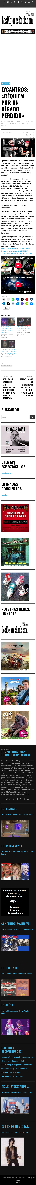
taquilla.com (6, 473)
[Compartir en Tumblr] (24, 135)
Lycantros (4, 365)
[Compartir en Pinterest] (33, 132)
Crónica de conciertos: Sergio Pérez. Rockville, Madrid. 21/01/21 (24, 328)
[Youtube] (29, 2)
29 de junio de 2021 (7, 133)
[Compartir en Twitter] (27, 132)
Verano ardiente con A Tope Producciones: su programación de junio (8, 351)
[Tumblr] (22, 2)
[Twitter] (25, 2)
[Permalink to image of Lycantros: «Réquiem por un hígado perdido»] (18, 147)
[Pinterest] (15, 2)
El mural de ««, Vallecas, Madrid (17, 814)
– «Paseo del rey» (17, 1057)
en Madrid (16, 973)
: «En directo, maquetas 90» (17, 929)
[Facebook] (4, 2)
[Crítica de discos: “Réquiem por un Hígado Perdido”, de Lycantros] (8, 322)
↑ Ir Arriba (18, 1182)
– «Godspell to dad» (13, 1061)
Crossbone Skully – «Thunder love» (14, 1068)
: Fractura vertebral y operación (16, 1132)
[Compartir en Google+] (30, 132)
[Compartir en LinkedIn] (27, 135)
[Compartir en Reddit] (33, 135)
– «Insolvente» (17, 1065)
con (10, 1011)
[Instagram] (8, 2)
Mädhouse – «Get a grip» (10, 1072)
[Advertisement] (18, 60)
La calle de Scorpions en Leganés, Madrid (17, 1092)
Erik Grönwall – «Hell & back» (12, 1076)
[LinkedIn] (11, 2)
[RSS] (18, 2)
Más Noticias (6, 83)
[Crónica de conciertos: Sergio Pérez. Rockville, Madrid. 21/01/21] (24, 322)
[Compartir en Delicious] (30, 135)
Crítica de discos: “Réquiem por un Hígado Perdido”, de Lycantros (7, 329)
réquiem (10, 365)
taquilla (4, 495)
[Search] (3, 6)
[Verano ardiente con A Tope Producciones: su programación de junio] (8, 344)
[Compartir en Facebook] (24, 132)
